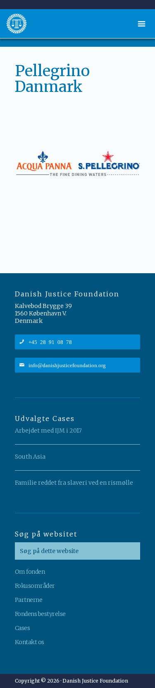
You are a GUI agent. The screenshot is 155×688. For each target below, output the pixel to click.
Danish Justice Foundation (16, 23)
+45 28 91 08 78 (50, 341)
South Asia (30, 456)
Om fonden (30, 571)
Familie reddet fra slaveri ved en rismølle (74, 482)
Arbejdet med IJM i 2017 (48, 430)
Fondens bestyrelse (40, 614)
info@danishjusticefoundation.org (67, 365)
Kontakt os (29, 642)
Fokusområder (35, 585)
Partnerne (29, 600)
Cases (22, 628)
